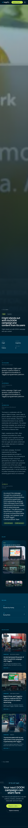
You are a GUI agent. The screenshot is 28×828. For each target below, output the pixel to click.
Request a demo (13, 806)
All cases (5, 309)
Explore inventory (14, 810)
